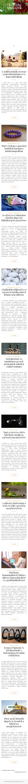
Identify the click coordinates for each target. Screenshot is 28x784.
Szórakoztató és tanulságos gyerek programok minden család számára (14, 362)
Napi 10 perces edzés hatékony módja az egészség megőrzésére (14, 435)
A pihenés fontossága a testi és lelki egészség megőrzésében (14, 506)
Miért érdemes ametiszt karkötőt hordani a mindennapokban (14, 148)
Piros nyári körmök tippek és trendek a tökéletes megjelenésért (14, 722)
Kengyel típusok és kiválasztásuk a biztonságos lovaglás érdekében (14, 651)
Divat (18, 143)
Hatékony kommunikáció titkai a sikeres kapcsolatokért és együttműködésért (14, 576)
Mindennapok (17, 69)
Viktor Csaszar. (20, 781)
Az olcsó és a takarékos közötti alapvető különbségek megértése (14, 218)
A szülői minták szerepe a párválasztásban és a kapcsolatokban (14, 74)
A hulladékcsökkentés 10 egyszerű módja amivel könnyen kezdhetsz (14, 292)
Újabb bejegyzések (20, 772)
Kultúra (9, 356)
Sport (17, 430)
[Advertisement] (14, 29)
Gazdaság (9, 213)
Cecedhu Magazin (14, 6)
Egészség (9, 69)
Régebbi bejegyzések (8, 770)
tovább (14, 117)
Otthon (18, 287)
